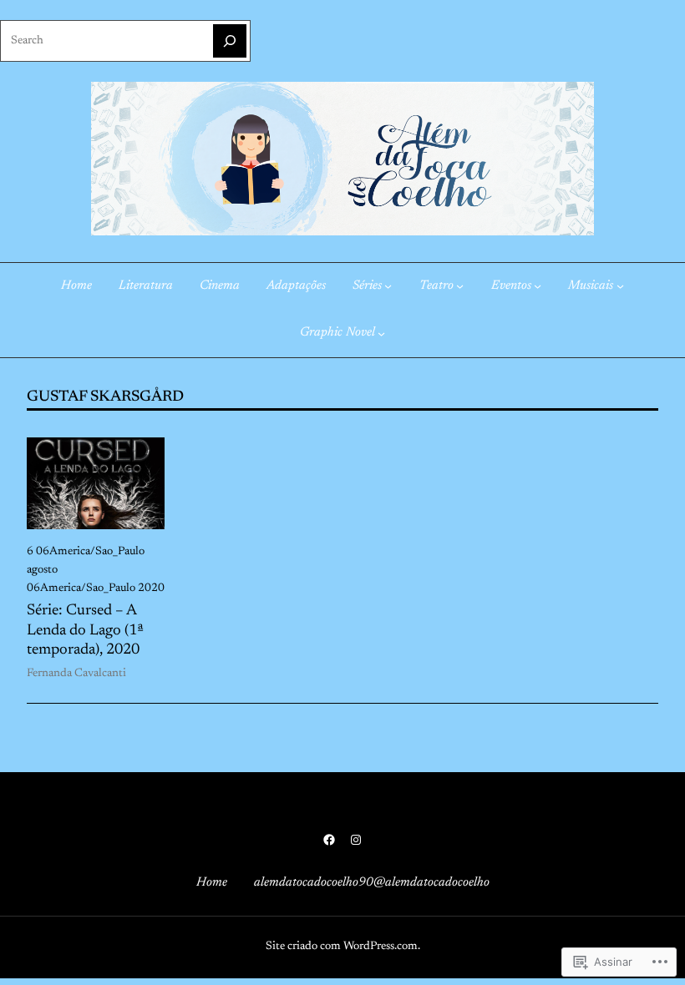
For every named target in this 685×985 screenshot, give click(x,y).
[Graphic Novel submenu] (381, 333)
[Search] (229, 41)
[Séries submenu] (388, 286)
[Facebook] (329, 839)
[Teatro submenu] (460, 286)
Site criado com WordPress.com (342, 946)
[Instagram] (356, 839)
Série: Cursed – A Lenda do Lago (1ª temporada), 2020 (85, 631)
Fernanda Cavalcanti (76, 673)
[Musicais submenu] (620, 286)
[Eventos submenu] (537, 286)
